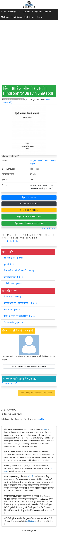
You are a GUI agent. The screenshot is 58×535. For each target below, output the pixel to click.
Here (45, 429)
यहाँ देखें (31, 476)
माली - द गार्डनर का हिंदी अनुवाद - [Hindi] (19, 316)
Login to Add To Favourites (29, 216)
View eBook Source (29, 204)
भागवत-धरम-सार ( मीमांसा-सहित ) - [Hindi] (20, 303)
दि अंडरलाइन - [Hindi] (12, 297)
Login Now (40, 419)
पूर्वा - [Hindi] (9, 264)
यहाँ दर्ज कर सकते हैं (10, 241)
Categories (37, 11)
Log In (39, 17)
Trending (47, 11)
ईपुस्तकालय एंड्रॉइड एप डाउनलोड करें (29, 223)
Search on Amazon (29, 210)
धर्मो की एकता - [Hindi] (13, 283)
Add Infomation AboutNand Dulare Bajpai (29, 366)
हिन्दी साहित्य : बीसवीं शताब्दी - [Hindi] (19, 270)
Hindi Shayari (29, 17)
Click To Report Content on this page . (36, 392)
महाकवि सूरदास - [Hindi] (13, 258)
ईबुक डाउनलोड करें (29, 197)
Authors (26, 11)
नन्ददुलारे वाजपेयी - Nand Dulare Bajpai (43, 162)
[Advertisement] (29, 50)
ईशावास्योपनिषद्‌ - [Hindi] (13, 322)
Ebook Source (48, 228)
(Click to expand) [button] (9, 383)
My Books (5, 17)
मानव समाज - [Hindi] (12, 309)
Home (3, 11)
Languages (12, 11)
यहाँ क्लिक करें (31, 521)
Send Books (16, 17)
